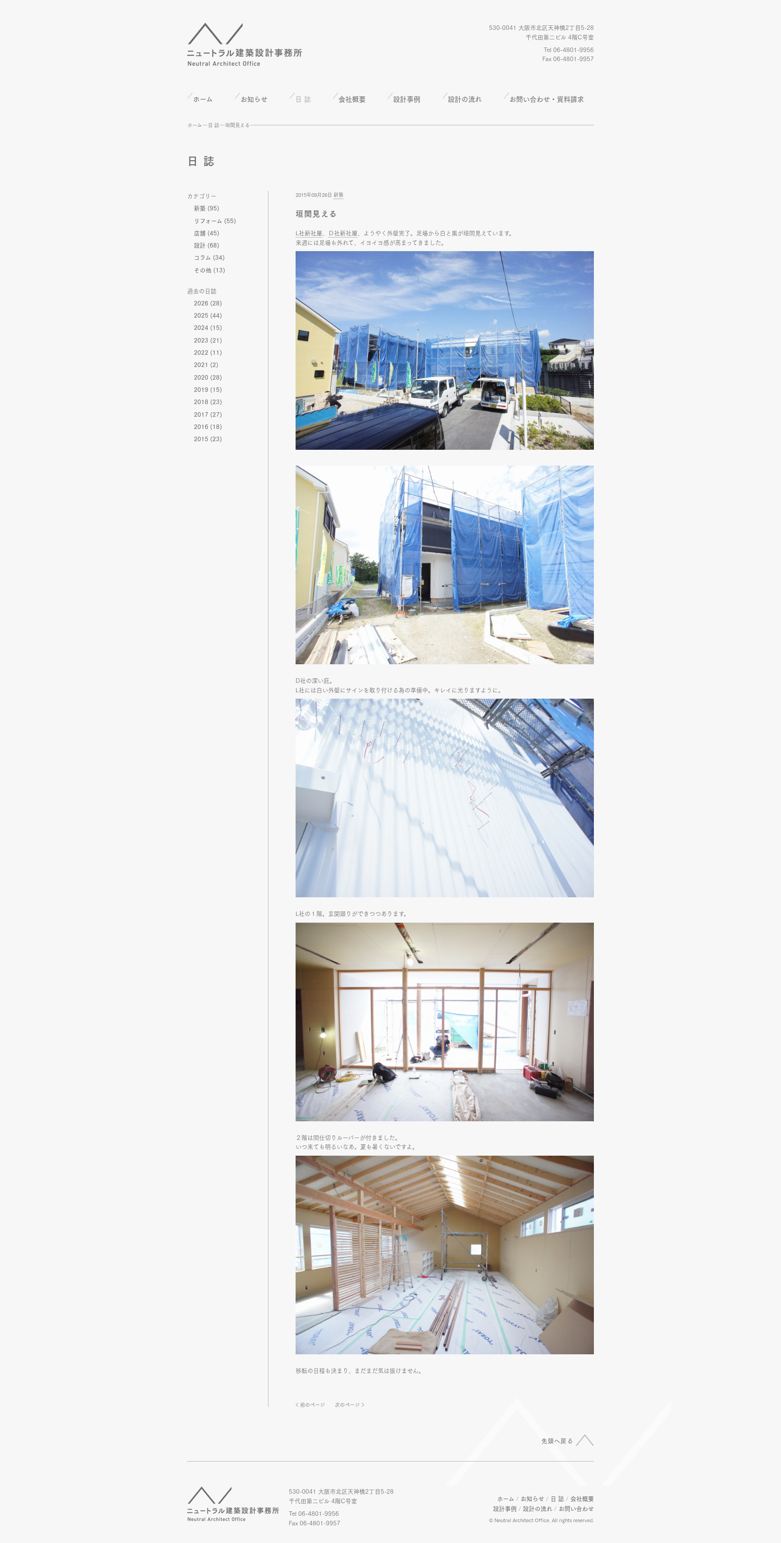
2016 (201, 426)
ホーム (203, 98)
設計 (200, 244)
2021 (201, 364)
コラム (202, 257)
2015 (201, 438)
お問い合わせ (576, 1508)
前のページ (312, 1404)
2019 (201, 389)
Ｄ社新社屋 (343, 232)
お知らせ (254, 98)
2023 (201, 339)
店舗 (200, 232)
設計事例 (406, 98)
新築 (200, 207)
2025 (201, 314)
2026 (201, 302)
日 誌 (213, 125)
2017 (201, 414)
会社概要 (352, 98)
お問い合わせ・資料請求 (546, 98)
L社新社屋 (309, 232)
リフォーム (208, 220)
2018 (201, 401)
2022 (201, 352)
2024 (201, 327)
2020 (201, 376)
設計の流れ (465, 98)
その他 (203, 269)
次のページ (347, 1404)
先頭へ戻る (557, 1440)
